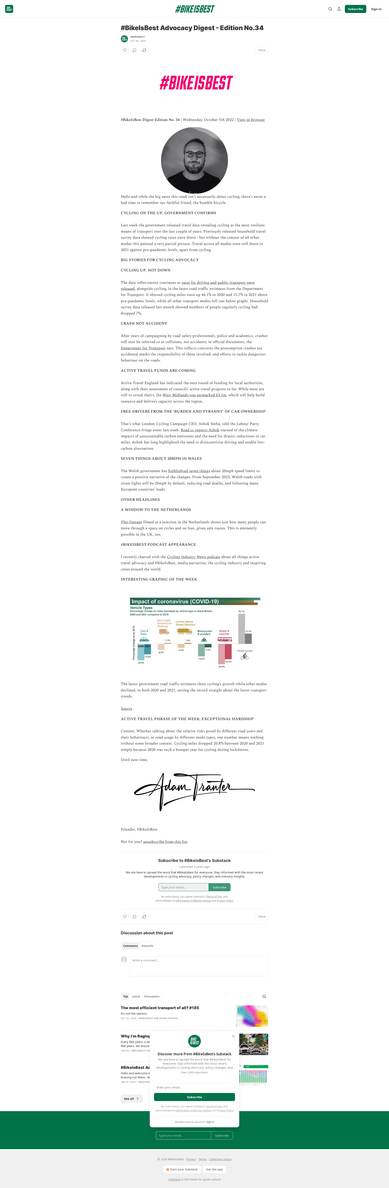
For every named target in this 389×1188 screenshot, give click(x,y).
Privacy (191, 1159)
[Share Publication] (339, 9)
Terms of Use (214, 1106)
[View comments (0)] (134, 50)
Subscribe (355, 9)
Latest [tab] (136, 996)
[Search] (330, 9)
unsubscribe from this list (165, 842)
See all (129, 1099)
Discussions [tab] (151, 996)
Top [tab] (125, 996)
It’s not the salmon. (134, 1013)
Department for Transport (143, 348)
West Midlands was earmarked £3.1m (194, 395)
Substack (174, 1179)
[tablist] (138, 946)
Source (126, 709)
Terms (202, 1159)
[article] (194, 1016)
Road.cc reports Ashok (200, 430)
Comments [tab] (130, 946)
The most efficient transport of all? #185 (160, 1008)
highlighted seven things (189, 471)
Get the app (214, 1169)
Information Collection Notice (193, 1110)
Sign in (376, 9)
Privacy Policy (225, 1110)
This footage (131, 522)
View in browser (251, 120)
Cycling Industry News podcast (193, 557)
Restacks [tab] (147, 946)
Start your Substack (184, 1169)
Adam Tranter (168, 1018)
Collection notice (220, 1159)
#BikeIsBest (137, 36)
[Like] (125, 50)
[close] (233, 1036)
